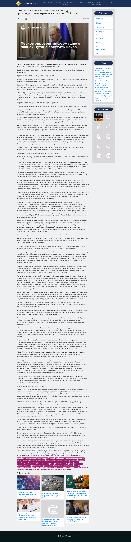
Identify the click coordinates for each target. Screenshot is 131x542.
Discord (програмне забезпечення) (59, 465)
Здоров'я (99, 38)
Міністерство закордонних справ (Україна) (29, 462)
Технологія (100, 27)
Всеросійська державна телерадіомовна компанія (53, 467)
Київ (104, 74)
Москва (19, 460)
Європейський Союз (102, 81)
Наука (98, 42)
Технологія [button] (57, 2)
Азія (56, 463)
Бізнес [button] (50, 2)
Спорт (98, 53)
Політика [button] (43, 2)
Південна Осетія (35, 469)
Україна (97, 70)
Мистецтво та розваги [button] (68, 4)
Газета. (52, 463)
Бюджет (39, 458)
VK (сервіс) (81, 460)
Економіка (98, 79)
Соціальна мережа (30, 458)
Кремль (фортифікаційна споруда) (75, 458)
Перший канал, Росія (37, 465)
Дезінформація (74, 462)
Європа (97, 85)
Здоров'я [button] (82, 2)
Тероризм (61, 458)
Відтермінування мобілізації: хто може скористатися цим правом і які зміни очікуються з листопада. (77, 494)
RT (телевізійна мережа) (42, 463)
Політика (99, 19)
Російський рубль (63, 463)
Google (19, 458)
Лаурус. (71, 467)
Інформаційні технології (103, 68)
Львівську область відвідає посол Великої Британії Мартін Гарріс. (76, 519)
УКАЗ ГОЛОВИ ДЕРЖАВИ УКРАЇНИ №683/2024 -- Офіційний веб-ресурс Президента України (51, 522)
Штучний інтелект (101, 83)
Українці (107, 77)
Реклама (98, 100)
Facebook (51, 458)
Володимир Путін (59, 462)
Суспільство (99, 89)
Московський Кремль (47, 462)
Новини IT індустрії (29, 3)
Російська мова (73, 460)
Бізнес (98, 23)
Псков (68, 469)
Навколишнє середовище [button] (96, 4)
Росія (103, 70)
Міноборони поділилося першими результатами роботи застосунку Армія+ (51, 495)
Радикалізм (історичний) (80, 467)
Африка (67, 462)
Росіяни (103, 85)
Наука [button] (88, 2)
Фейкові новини (78, 463)
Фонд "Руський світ (74, 465)
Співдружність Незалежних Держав (51, 469)
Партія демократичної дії (24, 465)
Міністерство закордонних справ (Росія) (28, 467)
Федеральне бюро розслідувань (26, 463)
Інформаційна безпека (103, 72)
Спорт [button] (112, 2)
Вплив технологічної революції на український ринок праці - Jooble (27, 494)
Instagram (45, 458)
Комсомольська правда (23, 469)
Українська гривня (101, 87)
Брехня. (46, 465)
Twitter (71, 463)
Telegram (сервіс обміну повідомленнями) (33, 460)
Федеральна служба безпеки (54, 460)
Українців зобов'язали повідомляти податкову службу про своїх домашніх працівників (27, 516)
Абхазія (64, 469)
